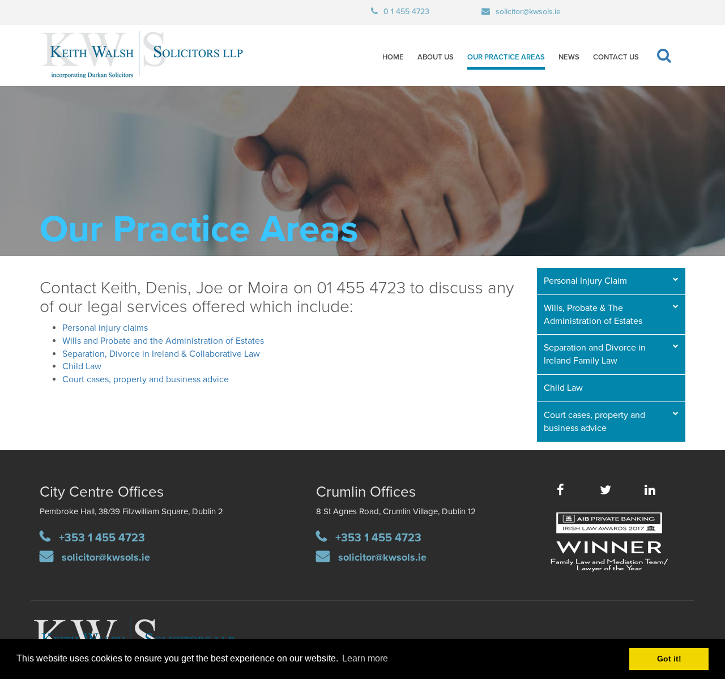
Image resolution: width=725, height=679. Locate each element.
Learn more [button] (365, 658)
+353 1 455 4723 (102, 538)
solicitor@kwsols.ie (528, 11)
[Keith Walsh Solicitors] (114, 55)
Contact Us (616, 57)
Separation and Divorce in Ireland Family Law (595, 354)
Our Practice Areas (506, 57)
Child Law (81, 366)
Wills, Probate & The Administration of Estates (593, 314)
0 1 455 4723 (406, 11)
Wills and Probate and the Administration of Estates (163, 341)
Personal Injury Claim (585, 281)
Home (393, 57)
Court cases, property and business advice (145, 379)
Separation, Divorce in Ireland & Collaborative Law (161, 354)
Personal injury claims (105, 328)
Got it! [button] (669, 658)
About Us (435, 57)
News (568, 57)
